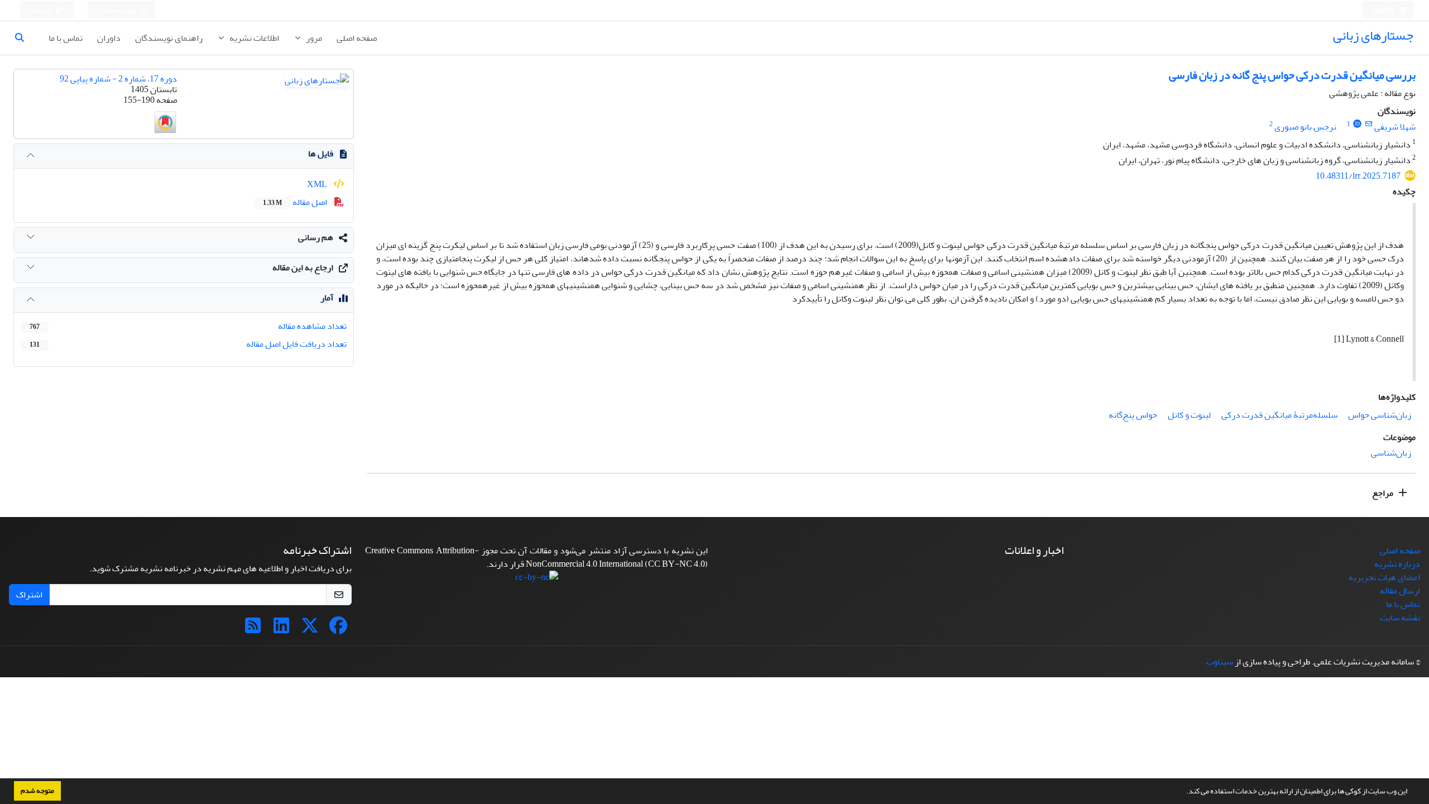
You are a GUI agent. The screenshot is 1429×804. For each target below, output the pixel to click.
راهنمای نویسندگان (169, 38)
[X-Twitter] (309, 629)
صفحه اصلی (357, 38)
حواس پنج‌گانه (1133, 414)
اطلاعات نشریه (253, 38)
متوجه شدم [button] (37, 790)
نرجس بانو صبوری (1305, 126)
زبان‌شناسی (1391, 452)
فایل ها (320, 153)
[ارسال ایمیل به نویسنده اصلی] (1368, 124)
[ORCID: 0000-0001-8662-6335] (1357, 124)
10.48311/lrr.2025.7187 (1358, 176)
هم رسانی (315, 237)
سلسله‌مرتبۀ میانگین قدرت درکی (1279, 414)
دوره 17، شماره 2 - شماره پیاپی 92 (118, 78)
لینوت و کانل (1189, 414)
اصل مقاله (296, 202)
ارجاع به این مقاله (302, 267)
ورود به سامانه (118, 10)
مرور (313, 38)
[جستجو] (24, 38)
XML (318, 184)
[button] (1183, 792)
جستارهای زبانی (1373, 35)
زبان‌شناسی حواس (1379, 414)
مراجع (1383, 493)
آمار (326, 297)
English (1384, 10)
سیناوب (1219, 661)
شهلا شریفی (1395, 126)
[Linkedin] (281, 629)
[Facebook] (338, 629)
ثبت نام (41, 10)
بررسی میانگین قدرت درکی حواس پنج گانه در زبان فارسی (1292, 75)
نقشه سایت (1400, 617)
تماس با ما (66, 38)
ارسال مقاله (1400, 590)
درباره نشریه (1397, 564)
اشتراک (29, 594)
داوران (109, 38)
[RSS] (252, 629)
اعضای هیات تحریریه (1384, 577)
